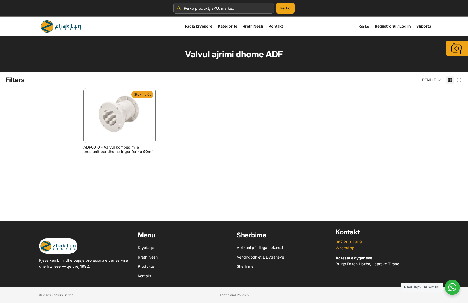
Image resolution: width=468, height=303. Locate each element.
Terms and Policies (234, 295)
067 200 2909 (349, 242)
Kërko (285, 8)
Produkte (146, 266)
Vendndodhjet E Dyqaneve (260, 257)
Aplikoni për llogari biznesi (260, 247)
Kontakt (144, 275)
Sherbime (245, 266)
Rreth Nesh (148, 257)
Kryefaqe (146, 247)
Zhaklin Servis (62, 295)
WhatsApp (345, 247)
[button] (431, 80)
